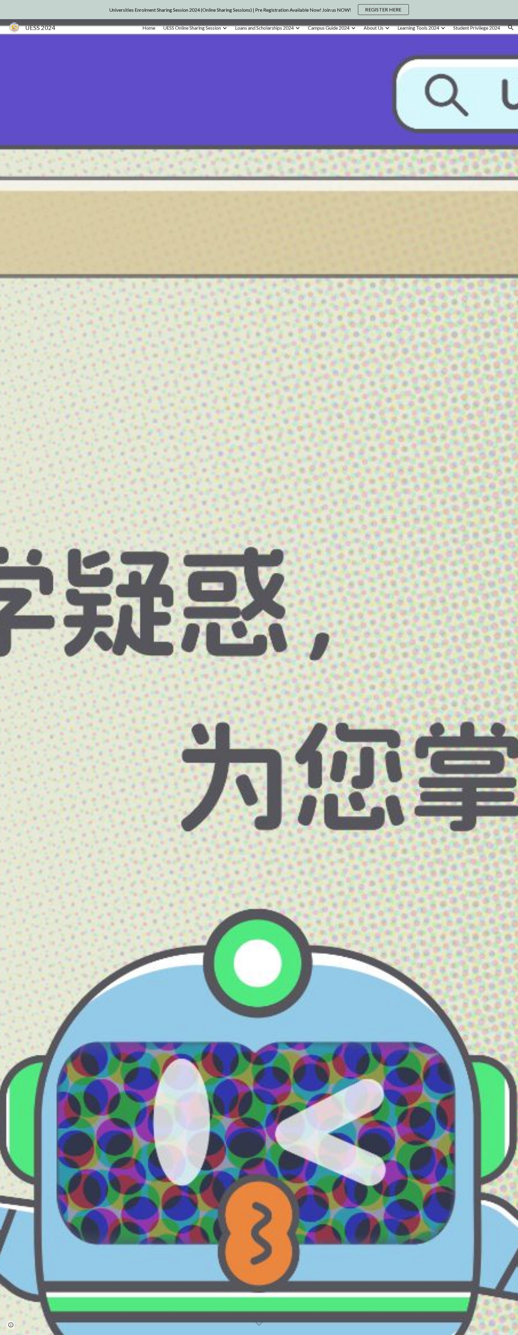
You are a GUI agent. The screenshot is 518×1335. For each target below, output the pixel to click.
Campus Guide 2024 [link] (329, 28)
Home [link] (148, 28)
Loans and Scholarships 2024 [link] (264, 28)
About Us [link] (373, 28)
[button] (511, 27)
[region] (259, 9)
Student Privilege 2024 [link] (476, 28)
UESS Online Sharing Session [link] (192, 28)
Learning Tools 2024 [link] (418, 28)
